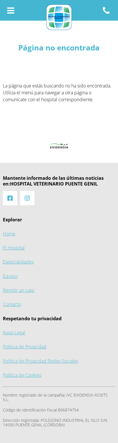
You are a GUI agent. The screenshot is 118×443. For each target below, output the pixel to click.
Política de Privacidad (24, 347)
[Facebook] (10, 198)
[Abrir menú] (11, 11)
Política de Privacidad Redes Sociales (40, 361)
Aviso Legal (14, 332)
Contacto (12, 304)
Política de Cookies (22, 375)
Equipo (10, 276)
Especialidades (18, 262)
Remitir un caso (18, 290)
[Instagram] (27, 198)
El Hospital (14, 248)
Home (9, 234)
